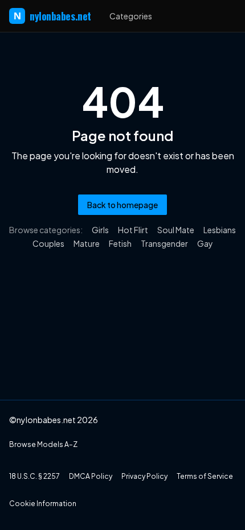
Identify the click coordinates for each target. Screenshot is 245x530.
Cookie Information (42, 503)
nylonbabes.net (52, 16)
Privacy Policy (144, 476)
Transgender (164, 243)
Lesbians (219, 230)
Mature (87, 243)
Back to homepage (122, 205)
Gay (205, 243)
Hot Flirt (133, 230)
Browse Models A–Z (43, 444)
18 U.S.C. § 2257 (34, 476)
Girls (100, 230)
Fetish (120, 243)
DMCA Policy (90, 476)
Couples (48, 243)
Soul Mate (175, 230)
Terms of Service (205, 476)
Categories (130, 16)
